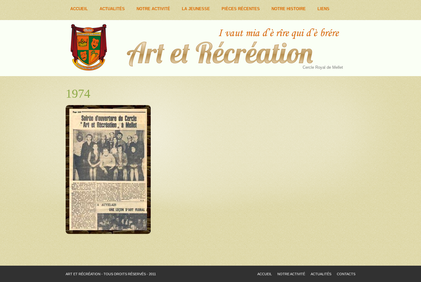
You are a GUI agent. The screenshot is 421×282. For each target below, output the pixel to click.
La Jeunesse (196, 8)
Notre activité (291, 274)
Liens (323, 8)
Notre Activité (153, 8)
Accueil (79, 8)
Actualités (112, 8)
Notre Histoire (289, 8)
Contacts (346, 274)
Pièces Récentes (241, 8)
